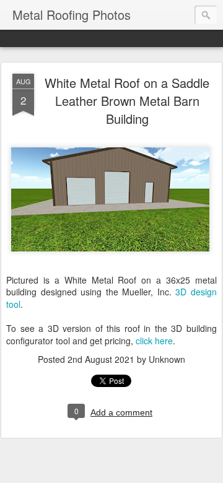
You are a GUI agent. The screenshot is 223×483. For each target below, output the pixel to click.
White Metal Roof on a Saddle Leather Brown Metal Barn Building (127, 101)
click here (154, 340)
